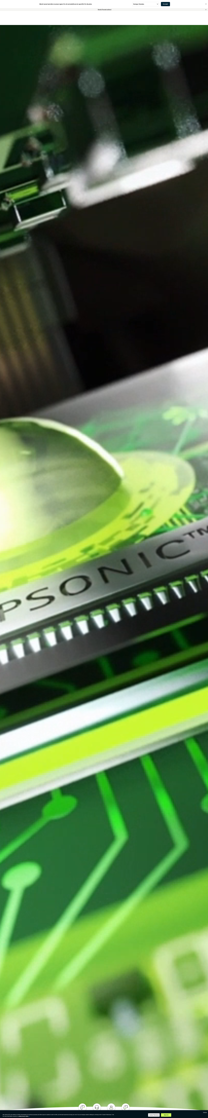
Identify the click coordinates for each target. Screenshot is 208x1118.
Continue (205, 1112)
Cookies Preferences (154, 1115)
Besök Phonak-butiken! (104, 9)
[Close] (206, 9)
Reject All (166, 1115)
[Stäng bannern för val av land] (206, 4)
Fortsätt (165, 4)
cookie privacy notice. (23, 1116)
